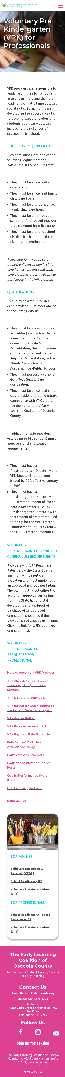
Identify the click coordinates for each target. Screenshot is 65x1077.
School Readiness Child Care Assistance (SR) (30, 917)
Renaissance (16, 800)
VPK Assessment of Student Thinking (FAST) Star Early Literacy (28, 685)
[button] (61, 5)
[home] (20, 6)
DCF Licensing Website (24, 788)
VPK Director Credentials (26, 697)
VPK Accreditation (21, 718)
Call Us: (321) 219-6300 (33, 999)
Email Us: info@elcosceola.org (33, 993)
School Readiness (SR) (26, 881)
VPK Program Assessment (26, 726)
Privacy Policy (32, 1071)
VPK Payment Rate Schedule (28, 734)
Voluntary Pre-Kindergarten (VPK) (30, 892)
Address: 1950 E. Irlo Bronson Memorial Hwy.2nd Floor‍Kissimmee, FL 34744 (33, 1009)
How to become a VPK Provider (31, 672)
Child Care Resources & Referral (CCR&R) (27, 871)
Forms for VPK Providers (25, 755)
